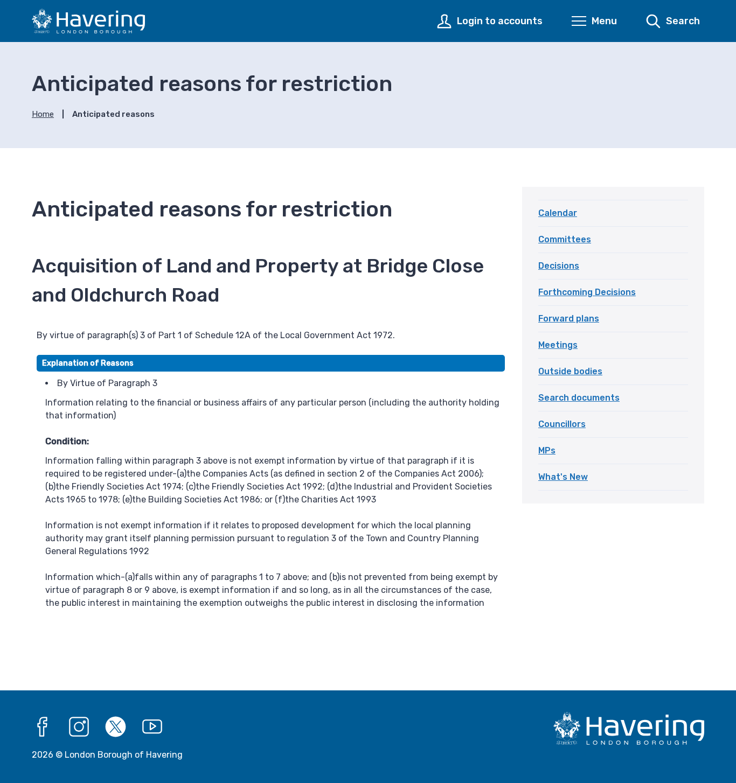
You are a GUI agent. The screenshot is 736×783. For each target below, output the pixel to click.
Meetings (558, 345)
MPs (547, 450)
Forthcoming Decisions (587, 292)
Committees (564, 239)
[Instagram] (79, 727)
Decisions (558, 266)
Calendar (557, 213)
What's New (563, 477)
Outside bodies (570, 371)
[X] (116, 727)
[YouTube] (152, 727)
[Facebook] (42, 727)
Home (43, 114)
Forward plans (568, 318)
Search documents (579, 398)
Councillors (562, 424)
